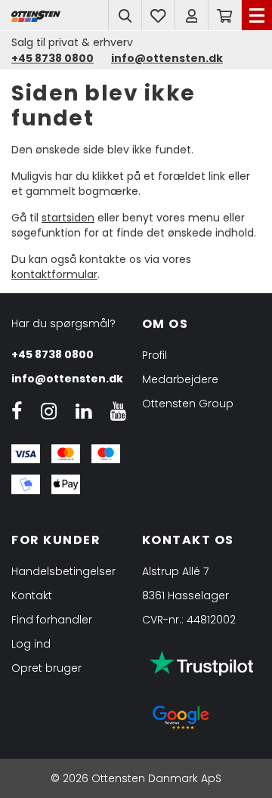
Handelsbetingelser (63, 571)
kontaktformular (54, 274)
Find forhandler (51, 619)
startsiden (68, 217)
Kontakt (31, 595)
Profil (154, 355)
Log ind (31, 643)
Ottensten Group (187, 403)
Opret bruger (46, 668)
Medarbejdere (180, 379)
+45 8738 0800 (52, 354)
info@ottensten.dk (67, 378)
